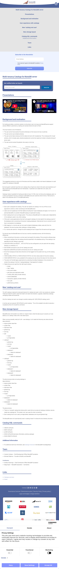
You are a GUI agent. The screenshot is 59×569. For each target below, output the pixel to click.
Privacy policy (46, 491)
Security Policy (37, 491)
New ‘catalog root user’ (29, 27)
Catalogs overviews (9, 477)
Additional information (29, 38)
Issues (5, 479)
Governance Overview (14, 491)
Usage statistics (35, 493)
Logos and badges (24, 493)
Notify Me (46, 87)
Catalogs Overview (29, 444)
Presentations (29, 14)
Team (29, 43)
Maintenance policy (26, 491)
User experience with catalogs (29, 23)
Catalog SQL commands (29, 36)
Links (29, 47)
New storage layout (29, 32)
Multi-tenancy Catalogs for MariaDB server (29, 10)
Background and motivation (29, 18)
